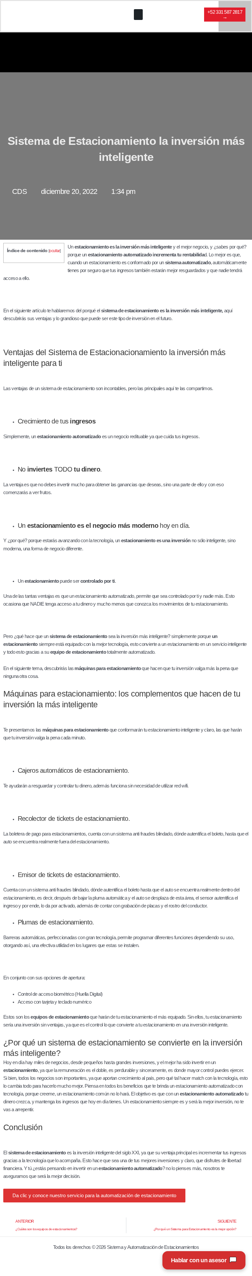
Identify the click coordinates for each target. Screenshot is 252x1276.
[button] (138, 14)
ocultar (54, 251)
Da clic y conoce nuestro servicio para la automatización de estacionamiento (94, 1195)
